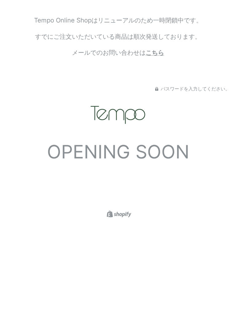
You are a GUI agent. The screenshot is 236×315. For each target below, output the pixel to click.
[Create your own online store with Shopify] (118, 213)
